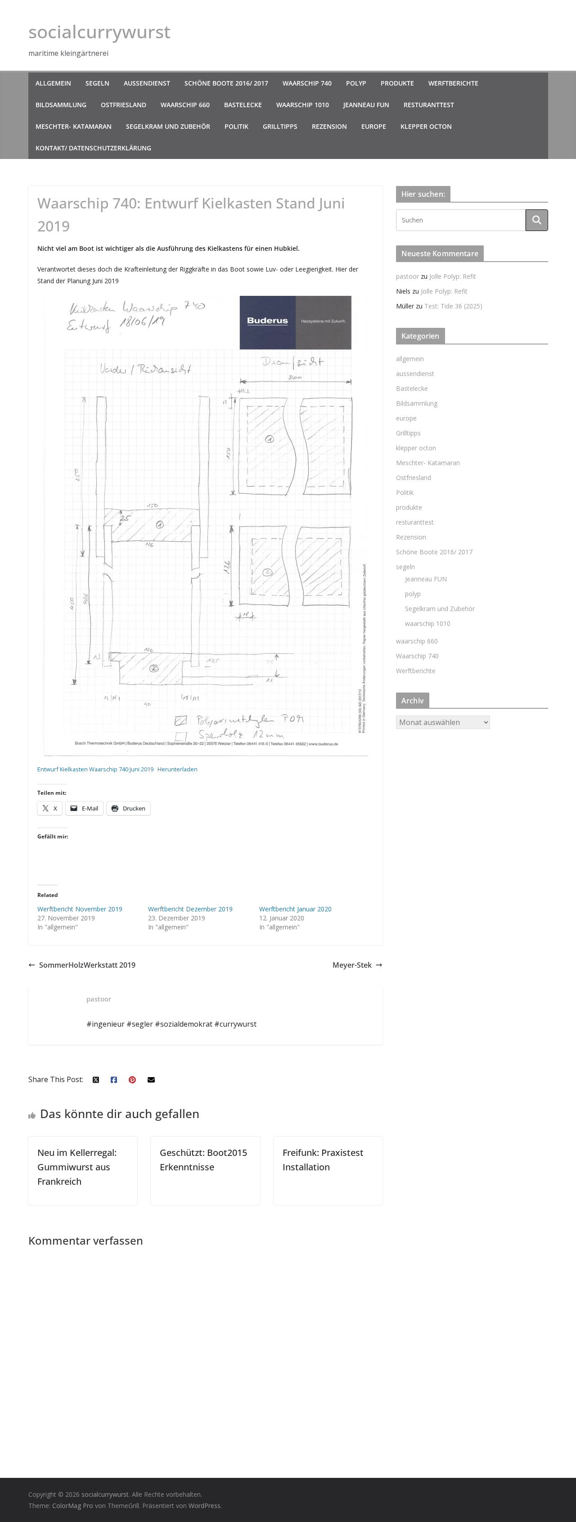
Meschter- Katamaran (74, 126)
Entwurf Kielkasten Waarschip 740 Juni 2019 (95, 769)
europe (373, 126)
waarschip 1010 (302, 104)
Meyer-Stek (352, 965)
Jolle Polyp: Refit (452, 276)
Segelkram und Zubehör (168, 126)
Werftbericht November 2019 (79, 909)
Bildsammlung (61, 104)
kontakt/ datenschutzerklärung (93, 148)
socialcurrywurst (99, 31)
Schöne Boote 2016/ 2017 (226, 83)
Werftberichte (453, 83)
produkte (397, 83)
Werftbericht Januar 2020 (295, 909)
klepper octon (426, 126)
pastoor (407, 276)
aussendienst (147, 83)
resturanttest (429, 104)
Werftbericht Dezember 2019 (190, 909)
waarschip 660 (185, 104)
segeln (97, 83)
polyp (356, 83)
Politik (236, 126)
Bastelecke (243, 104)
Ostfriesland (123, 104)
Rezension (329, 126)
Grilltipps (280, 126)
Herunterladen (178, 769)
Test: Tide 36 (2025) (453, 306)
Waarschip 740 (307, 83)
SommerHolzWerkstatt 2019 (87, 965)
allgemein (53, 83)
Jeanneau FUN (366, 104)
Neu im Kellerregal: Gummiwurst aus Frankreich (77, 1166)
